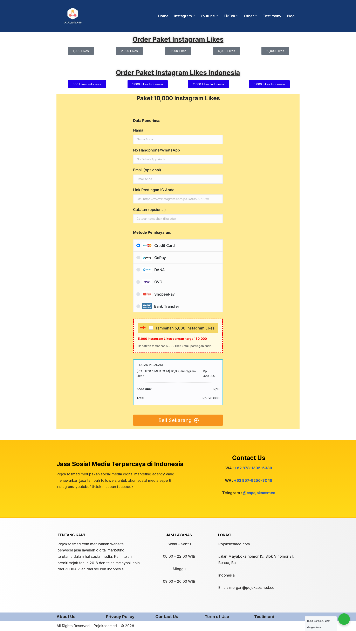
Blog (291, 16)
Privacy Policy (120, 616)
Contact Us (166, 616)
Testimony (272, 16)
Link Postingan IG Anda (153, 190)
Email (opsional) (147, 170)
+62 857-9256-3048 (253, 480)
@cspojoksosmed (259, 493)
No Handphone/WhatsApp (156, 150)
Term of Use (217, 616)
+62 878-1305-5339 (253, 468)
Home (163, 16)
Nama (138, 130)
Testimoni (264, 616)
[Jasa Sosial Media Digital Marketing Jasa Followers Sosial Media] (73, 16)
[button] (194, 16)
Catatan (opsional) (149, 209)
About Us (65, 616)
